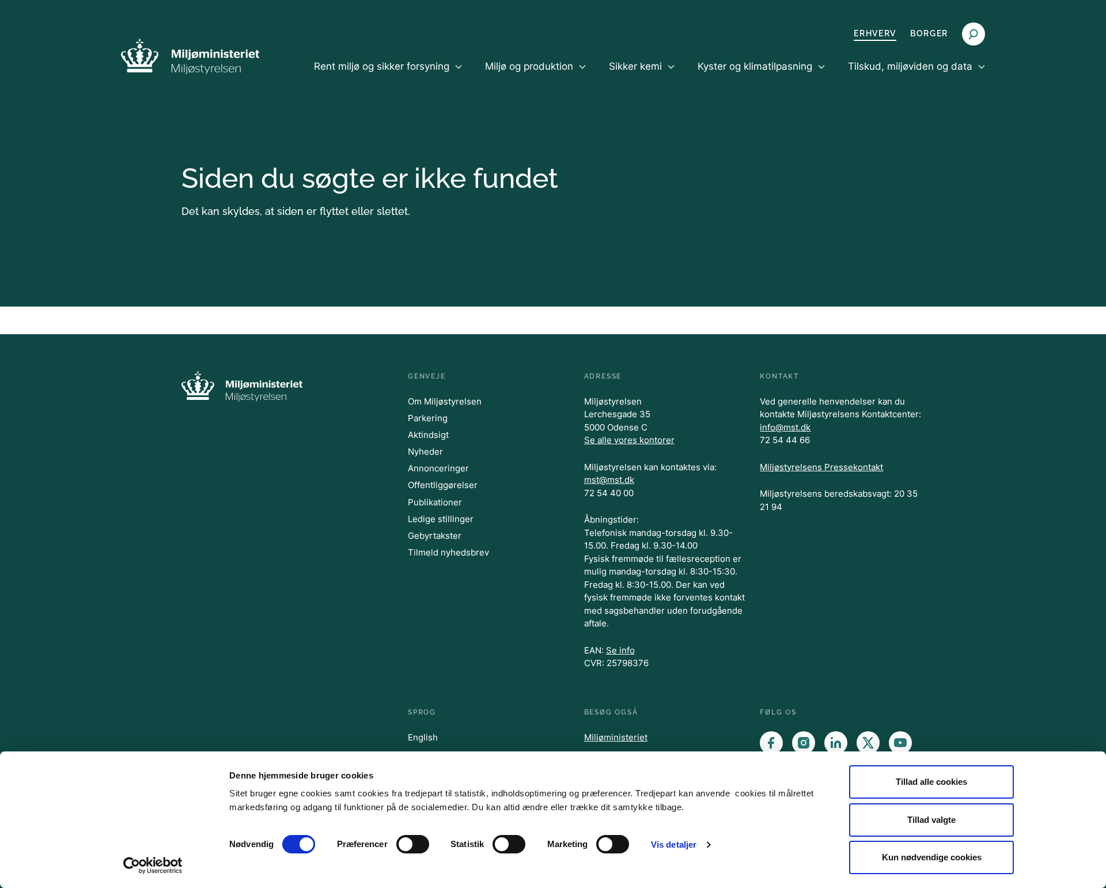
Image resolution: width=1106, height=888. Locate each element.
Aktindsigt (428, 434)
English (423, 737)
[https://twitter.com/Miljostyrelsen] (868, 742)
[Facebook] (771, 742)
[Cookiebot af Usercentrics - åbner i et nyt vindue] (153, 865)
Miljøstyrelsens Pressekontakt (821, 467)
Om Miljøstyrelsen (445, 401)
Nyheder (425, 451)
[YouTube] (900, 742)
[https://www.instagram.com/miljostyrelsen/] (803, 742)
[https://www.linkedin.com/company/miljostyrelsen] (835, 742)
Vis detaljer (673, 844)
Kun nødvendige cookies (932, 857)
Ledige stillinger (441, 518)
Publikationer (435, 502)
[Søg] (973, 34)
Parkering (428, 418)
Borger (929, 33)
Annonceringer (438, 468)
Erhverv (875, 33)
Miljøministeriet (615, 737)
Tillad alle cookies (931, 782)
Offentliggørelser (443, 484)
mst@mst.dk (609, 479)
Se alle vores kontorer (629, 439)
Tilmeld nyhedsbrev (448, 552)
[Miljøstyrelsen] (190, 56)
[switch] (412, 844)
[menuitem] (388, 76)
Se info (620, 650)
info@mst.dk (785, 427)
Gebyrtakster (434, 535)
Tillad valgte (931, 820)
